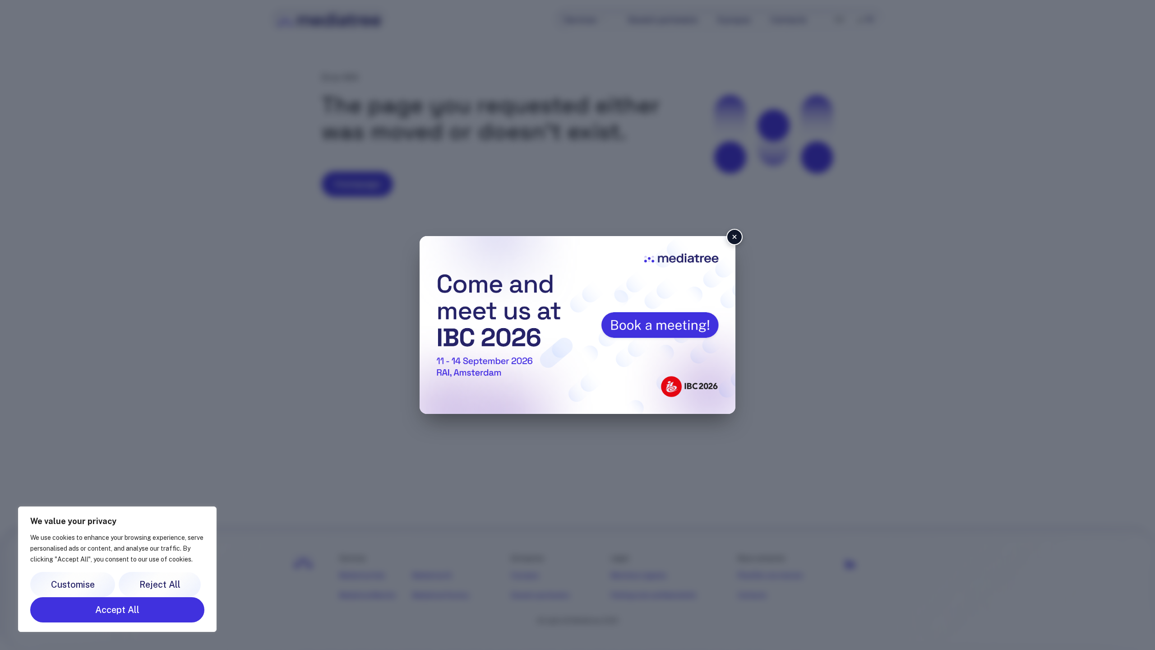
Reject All (159, 584)
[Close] (207, 514)
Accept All (117, 609)
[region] (117, 569)
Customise (73, 584)
